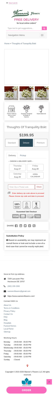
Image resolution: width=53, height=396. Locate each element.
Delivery (12, 155)
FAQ (5, 317)
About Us (7, 305)
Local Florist (8, 329)
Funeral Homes (10, 326)
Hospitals (7, 323)
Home (7, 43)
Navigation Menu (16, 35)
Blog (5, 320)
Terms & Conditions (11, 308)
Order (26, 390)
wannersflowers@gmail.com (19, 291)
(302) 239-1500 (14, 286)
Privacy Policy (9, 311)
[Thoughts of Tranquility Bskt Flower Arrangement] (11, 93)
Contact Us (8, 314)
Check (39, 187)
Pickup (23, 155)
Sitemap (7, 332)
